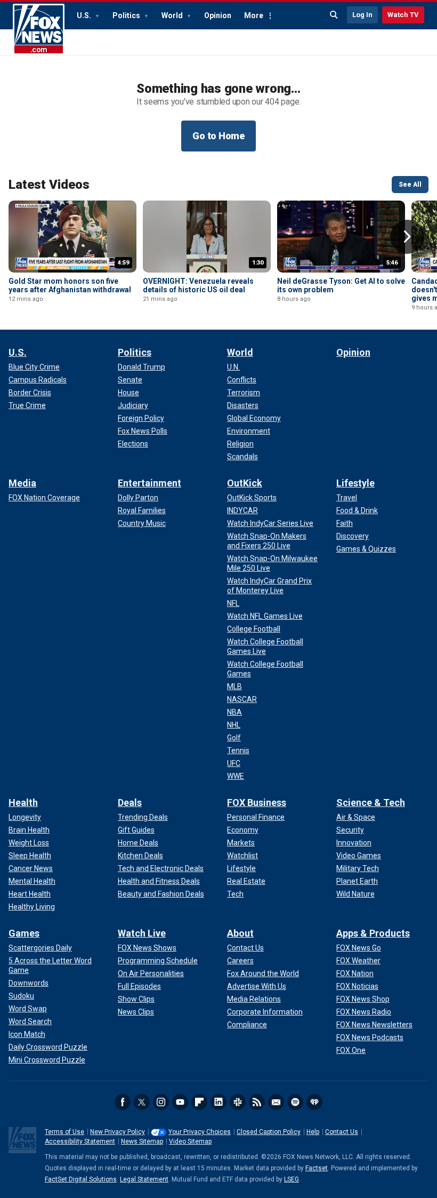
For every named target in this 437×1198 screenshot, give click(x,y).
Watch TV (403, 15)
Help (312, 1132)
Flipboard (199, 1102)
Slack (238, 1102)
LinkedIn (218, 1102)
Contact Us (341, 1132)
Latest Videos (49, 184)
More (253, 15)
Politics (127, 15)
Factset (316, 1168)
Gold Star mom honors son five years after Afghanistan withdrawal (70, 285)
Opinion (217, 15)
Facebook (123, 1102)
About (240, 933)
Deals (130, 802)
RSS (257, 1102)
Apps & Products (373, 933)
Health (23, 802)
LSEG (291, 1179)
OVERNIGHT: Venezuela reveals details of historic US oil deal (198, 285)
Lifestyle (355, 483)
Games (24, 933)
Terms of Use (64, 1132)
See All (410, 184)
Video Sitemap (190, 1141)
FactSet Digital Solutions (81, 1179)
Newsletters (276, 1102)
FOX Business (256, 802)
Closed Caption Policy (269, 1132)
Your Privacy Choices (199, 1132)
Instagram (161, 1102)
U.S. (85, 15)
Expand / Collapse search (334, 14)
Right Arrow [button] (407, 237)
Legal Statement (144, 1179)
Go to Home (218, 135)
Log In (362, 15)
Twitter (142, 1102)
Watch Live (142, 933)
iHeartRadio (314, 1102)
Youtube (180, 1102)
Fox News (38, 29)
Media (22, 483)
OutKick (244, 483)
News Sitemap (142, 1141)
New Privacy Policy (117, 1132)
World (172, 15)
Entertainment (149, 483)
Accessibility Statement (80, 1141)
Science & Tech (370, 802)
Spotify (295, 1102)
